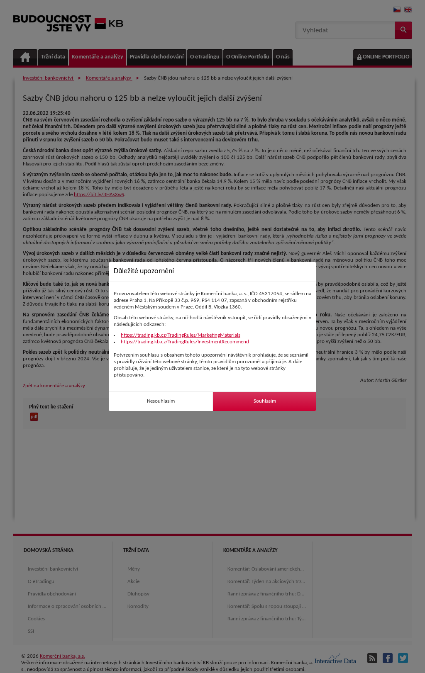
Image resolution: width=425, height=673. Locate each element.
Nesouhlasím (161, 401)
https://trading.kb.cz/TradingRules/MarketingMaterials (180, 335)
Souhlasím (265, 401)
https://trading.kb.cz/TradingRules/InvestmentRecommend (185, 342)
